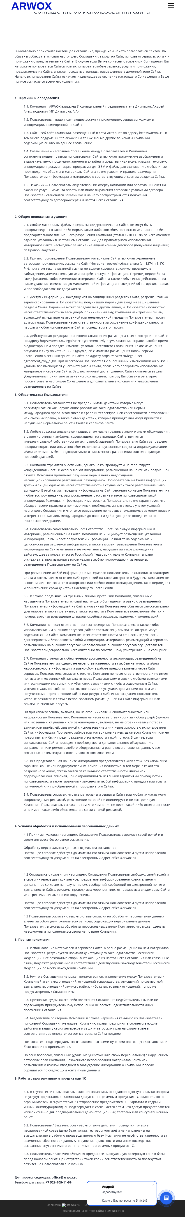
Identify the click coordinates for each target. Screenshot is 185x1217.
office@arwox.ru (64, 1177)
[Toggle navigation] (171, 6)
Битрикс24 (114, 1211)
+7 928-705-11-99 (59, 1182)
